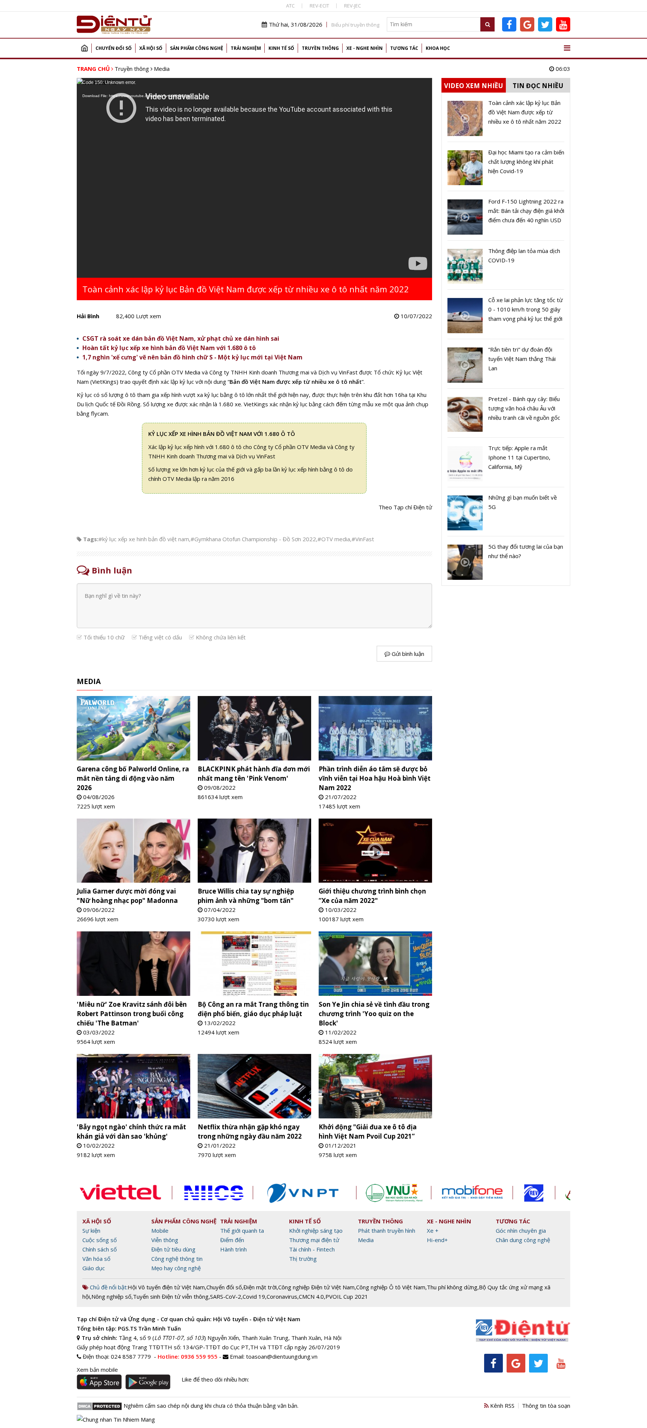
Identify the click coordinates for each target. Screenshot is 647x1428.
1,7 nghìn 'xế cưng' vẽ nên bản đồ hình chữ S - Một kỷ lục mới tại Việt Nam (192, 357)
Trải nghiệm (246, 48)
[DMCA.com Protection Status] (99, 1405)
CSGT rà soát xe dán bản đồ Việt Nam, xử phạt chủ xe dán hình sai (180, 338)
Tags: (90, 539)
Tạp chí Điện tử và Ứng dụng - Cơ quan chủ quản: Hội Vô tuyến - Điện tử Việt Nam (188, 1319)
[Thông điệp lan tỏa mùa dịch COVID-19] (505, 268)
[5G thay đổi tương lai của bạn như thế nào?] (505, 561)
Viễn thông (164, 1240)
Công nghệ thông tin (177, 1258)
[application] (254, 178)
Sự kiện (91, 1230)
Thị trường (303, 1258)
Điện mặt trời (260, 1287)
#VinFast (363, 539)
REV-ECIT (319, 5)
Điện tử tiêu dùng (173, 1249)
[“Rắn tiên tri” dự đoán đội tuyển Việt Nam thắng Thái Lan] (505, 366)
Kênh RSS (501, 1405)
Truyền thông (320, 48)
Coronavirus (282, 1296)
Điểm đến (232, 1240)
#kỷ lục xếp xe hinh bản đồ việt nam (143, 539)
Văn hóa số (96, 1258)
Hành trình (233, 1249)
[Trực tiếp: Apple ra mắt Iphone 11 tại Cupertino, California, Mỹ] (505, 465)
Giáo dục (93, 1268)
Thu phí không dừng (452, 1287)
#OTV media (334, 539)
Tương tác (404, 48)
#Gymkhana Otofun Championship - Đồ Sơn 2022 (253, 539)
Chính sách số (99, 1249)
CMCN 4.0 (311, 1296)
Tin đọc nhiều (538, 85)
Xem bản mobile (97, 1369)
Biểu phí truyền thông (355, 24)
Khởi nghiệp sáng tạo (316, 1230)
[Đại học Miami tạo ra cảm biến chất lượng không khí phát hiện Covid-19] (505, 169)
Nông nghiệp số (111, 1296)
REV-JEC (352, 5)
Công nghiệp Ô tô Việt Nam (390, 1287)
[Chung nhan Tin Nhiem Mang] (116, 1419)
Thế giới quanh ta (242, 1230)
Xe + (432, 1230)
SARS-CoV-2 (225, 1296)
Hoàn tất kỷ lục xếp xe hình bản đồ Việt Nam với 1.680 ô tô (169, 348)
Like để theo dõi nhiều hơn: (215, 1379)
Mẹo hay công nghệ (176, 1268)
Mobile (159, 1230)
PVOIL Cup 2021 (346, 1296)
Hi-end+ (437, 1240)
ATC (290, 5)
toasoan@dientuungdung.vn (282, 1356)
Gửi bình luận (407, 653)
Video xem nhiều (473, 85)
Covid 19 (254, 1296)
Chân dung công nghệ (523, 1240)
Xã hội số (150, 48)
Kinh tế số (281, 48)
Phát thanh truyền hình (386, 1230)
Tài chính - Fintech (312, 1249)
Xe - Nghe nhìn (364, 48)
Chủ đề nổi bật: (108, 1287)
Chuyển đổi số (113, 48)
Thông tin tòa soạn (546, 1405)
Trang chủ (84, 48)
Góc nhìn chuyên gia (521, 1230)
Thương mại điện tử (314, 1240)
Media (162, 68)
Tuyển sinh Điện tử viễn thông (171, 1296)
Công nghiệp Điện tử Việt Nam (316, 1287)
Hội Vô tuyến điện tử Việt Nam (166, 1287)
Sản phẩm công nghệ (196, 48)
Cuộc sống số (99, 1240)
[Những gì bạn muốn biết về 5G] (505, 514)
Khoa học (438, 48)
